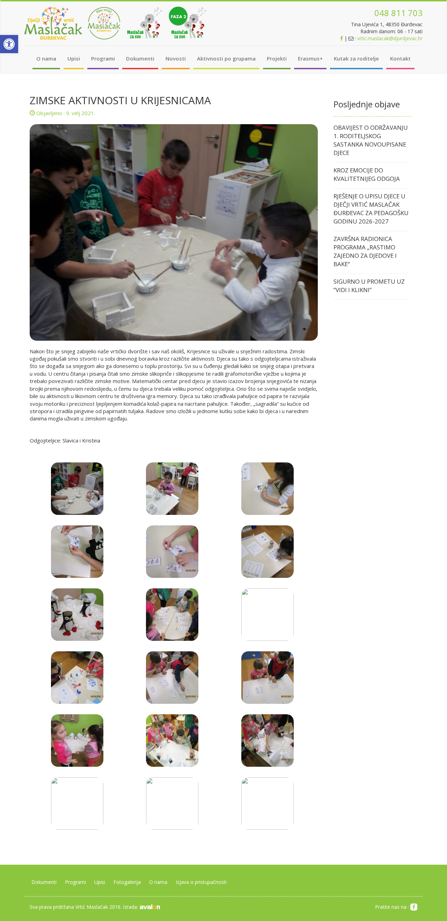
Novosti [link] (176, 58)
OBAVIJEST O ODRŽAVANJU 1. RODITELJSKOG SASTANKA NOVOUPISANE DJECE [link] (371, 140)
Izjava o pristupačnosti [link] (201, 882)
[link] (9, 44)
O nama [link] (46, 58)
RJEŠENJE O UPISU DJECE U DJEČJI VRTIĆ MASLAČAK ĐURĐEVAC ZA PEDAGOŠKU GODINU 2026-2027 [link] (371, 208)
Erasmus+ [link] (310, 58)
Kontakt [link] (400, 58)
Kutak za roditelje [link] (356, 58)
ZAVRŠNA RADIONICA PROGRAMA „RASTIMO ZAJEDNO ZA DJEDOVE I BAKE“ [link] (365, 251)
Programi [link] (103, 58)
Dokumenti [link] (140, 58)
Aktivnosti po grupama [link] (226, 58)
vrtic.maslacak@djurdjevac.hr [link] (390, 38)
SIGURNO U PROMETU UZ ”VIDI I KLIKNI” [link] (369, 285)
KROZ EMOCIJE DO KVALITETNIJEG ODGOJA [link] (367, 174)
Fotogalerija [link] (127, 882)
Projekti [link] (277, 58)
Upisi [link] (73, 58)
